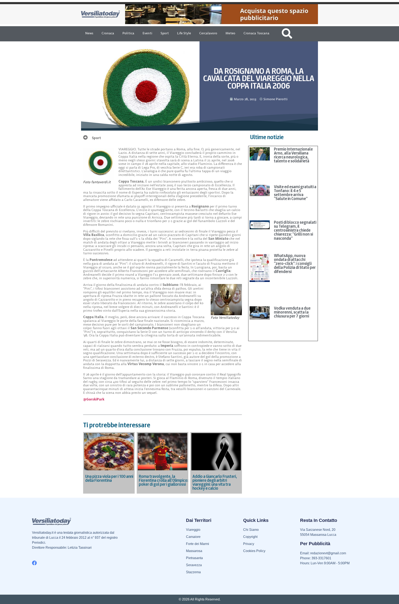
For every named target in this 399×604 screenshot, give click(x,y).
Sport (165, 33)
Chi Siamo (251, 529)
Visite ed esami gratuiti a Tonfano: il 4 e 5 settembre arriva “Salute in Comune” (295, 192)
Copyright (250, 537)
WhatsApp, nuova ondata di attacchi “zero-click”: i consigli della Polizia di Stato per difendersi (295, 263)
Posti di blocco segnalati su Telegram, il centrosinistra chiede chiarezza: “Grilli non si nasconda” (295, 230)
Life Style (184, 33)
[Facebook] (34, 563)
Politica (128, 33)
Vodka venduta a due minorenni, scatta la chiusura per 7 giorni (292, 312)
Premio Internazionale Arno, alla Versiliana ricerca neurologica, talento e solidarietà (293, 155)
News (89, 33)
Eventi (147, 33)
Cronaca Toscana (256, 33)
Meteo (230, 33)
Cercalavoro (208, 33)
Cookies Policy (254, 551)
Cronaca (108, 33)
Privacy (248, 544)
